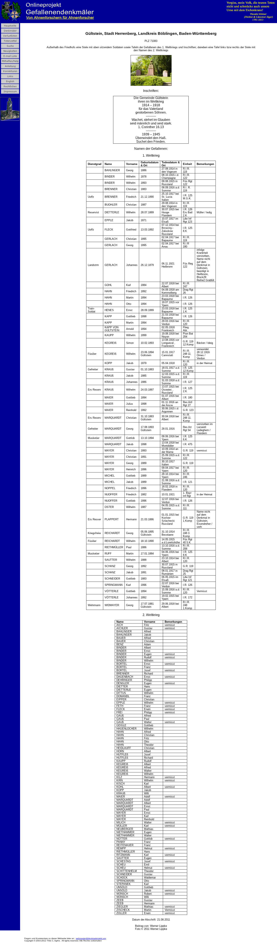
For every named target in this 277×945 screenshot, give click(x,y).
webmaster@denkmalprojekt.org (91, 938)
